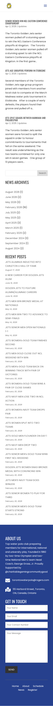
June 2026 (11, 197)
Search (42, 173)
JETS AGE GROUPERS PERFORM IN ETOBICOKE (25, 70)
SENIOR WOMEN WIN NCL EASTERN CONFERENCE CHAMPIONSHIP (26, 22)
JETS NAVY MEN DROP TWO (21, 445)
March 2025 (12, 228)
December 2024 (14, 238)
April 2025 (11, 222)
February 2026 (13, 207)
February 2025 (13, 233)
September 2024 (15, 243)
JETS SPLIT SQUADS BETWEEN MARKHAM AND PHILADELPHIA (25, 119)
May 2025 (10, 217)
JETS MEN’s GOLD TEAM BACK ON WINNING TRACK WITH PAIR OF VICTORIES (24, 370)
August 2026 (12, 192)
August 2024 (12, 248)
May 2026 (10, 202)
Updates (22, 26)
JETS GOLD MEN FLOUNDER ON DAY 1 (26, 436)
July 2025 (10, 212)
